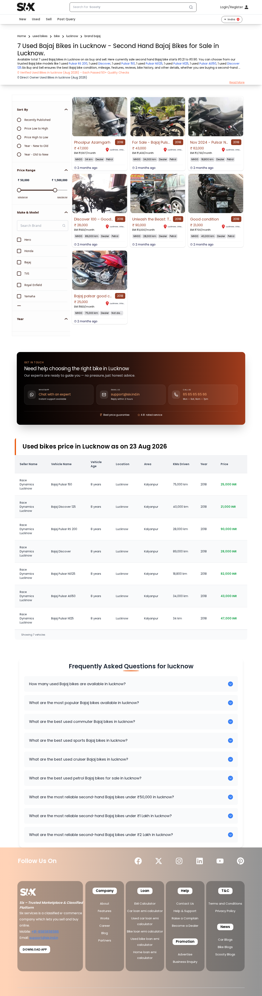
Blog (104, 933)
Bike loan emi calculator (145, 931)
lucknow (72, 36)
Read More (237, 82)
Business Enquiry (185, 962)
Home (21, 36)
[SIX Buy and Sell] (32, 890)
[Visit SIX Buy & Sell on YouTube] (220, 861)
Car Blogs (225, 939)
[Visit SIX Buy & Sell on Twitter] (158, 861)
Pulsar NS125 (154, 63)
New (22, 19)
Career (104, 925)
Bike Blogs (225, 947)
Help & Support (185, 911)
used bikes (40, 36)
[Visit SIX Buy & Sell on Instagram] (179, 861)
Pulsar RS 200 (78, 63)
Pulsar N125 (181, 63)
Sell (49, 19)
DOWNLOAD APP (35, 949)
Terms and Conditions (225, 903)
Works (104, 918)
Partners (104, 940)
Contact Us (185, 903)
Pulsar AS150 (207, 63)
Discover (104, 63)
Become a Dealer (185, 925)
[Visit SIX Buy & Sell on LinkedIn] (199, 861)
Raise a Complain (185, 918)
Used (36, 19)
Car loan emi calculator (145, 911)
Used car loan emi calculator (145, 921)
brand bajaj (93, 36)
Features (104, 911)
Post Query (66, 19)
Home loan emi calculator (144, 955)
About (104, 903)
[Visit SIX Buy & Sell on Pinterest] (240, 861)
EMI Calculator (145, 903)
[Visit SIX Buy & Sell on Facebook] (138, 861)
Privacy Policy (225, 911)
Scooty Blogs (225, 954)
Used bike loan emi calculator (145, 942)
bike (57, 36)
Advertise (185, 954)
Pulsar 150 (128, 63)
